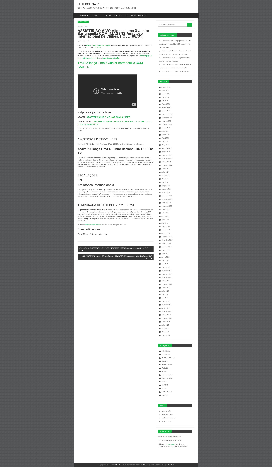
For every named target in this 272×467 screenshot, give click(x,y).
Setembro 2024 (167, 165)
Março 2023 (166, 226)
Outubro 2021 (166, 281)
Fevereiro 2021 (166, 305)
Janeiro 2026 (166, 111)
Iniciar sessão (166, 411)
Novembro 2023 (167, 199)
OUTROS (164, 388)
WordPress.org (167, 421)
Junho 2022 (165, 257)
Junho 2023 (165, 216)
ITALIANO (165, 368)
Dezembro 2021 (167, 274)
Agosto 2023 (166, 209)
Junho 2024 (165, 175)
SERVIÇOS (165, 395)
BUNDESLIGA (166, 351)
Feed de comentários (169, 418)
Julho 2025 (165, 131)
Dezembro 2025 (167, 114)
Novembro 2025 (167, 118)
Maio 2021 (165, 294)
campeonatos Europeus (93, 225)
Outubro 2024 (166, 162)
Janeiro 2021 (166, 308)
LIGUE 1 (164, 382)
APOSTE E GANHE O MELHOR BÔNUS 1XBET (108, 117)
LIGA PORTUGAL (167, 378)
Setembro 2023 (167, 206)
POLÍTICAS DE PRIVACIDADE (136, 16)
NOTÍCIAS (107, 16)
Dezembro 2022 (167, 237)
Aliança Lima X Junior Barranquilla (98, 45)
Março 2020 (166, 335)
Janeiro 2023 (166, 233)
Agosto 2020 (166, 322)
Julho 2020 (165, 325)
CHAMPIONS (84, 16)
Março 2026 (166, 104)
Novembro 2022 (167, 240)
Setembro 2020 (167, 318)
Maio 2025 (165, 138)
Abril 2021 (165, 298)
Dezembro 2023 (167, 196)
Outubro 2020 (166, 315)
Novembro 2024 (167, 158)
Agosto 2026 (166, 87)
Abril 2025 (165, 141)
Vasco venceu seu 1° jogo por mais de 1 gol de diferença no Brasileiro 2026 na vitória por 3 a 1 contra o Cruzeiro (175, 44)
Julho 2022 (165, 254)
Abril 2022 (165, 264)
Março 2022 (166, 267)
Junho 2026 (165, 94)
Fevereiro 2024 (166, 189)
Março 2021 (166, 301)
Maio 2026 (165, 97)
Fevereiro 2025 (166, 148)
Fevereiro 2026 (166, 107)
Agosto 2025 (166, 128)
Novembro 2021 (167, 277)
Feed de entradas (167, 414)
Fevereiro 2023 (166, 230)
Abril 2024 (165, 182)
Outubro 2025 (166, 121)
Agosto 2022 (166, 250)
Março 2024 (166, 186)
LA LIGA (164, 371)
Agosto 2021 (166, 288)
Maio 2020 (165, 332)
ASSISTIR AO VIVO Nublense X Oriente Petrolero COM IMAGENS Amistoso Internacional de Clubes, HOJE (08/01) (117, 257)
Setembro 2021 (167, 284)
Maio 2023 (165, 220)
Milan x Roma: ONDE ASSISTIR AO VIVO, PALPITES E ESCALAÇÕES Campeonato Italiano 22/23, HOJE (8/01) (113, 249)
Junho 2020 (165, 328)
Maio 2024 (165, 179)
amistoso (98, 47)
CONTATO (118, 16)
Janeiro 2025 (166, 152)
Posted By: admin (84, 41)
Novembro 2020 (167, 311)
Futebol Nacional (83, 21)
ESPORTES (165, 361)
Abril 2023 (165, 223)
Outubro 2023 (166, 203)
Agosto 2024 (166, 169)
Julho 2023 (165, 213)
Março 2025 (166, 145)
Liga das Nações (167, 375)
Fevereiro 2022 (166, 271)
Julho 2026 (165, 90)
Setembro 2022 (167, 247)
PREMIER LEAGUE (167, 392)
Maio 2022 (165, 260)
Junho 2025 (165, 135)
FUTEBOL (95, 16)
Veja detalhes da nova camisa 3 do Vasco (176, 71)
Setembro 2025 (167, 124)
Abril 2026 (165, 101)
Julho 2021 (165, 291)
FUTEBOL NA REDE (91, 4)
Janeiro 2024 (166, 192)
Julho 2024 (165, 172)
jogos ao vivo (170, 444)
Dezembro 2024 (167, 155)
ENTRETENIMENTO (168, 358)
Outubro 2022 (166, 243)
